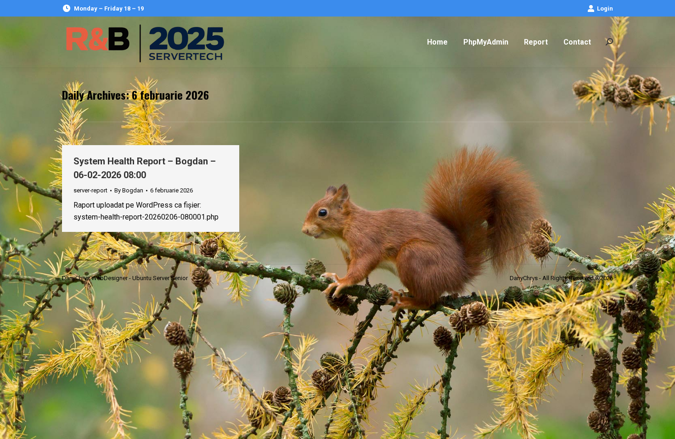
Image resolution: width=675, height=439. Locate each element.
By (128, 190)
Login (605, 8)
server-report (90, 190)
